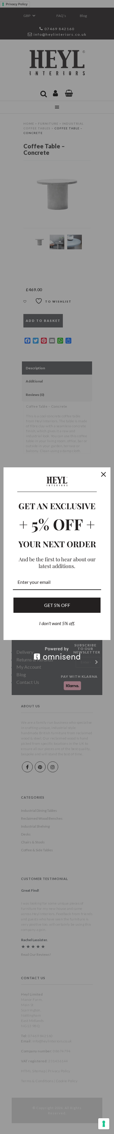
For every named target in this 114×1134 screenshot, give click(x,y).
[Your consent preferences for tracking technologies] (103, 1123)
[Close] (103, 474)
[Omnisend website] (57, 653)
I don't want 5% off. (57, 623)
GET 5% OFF (57, 605)
